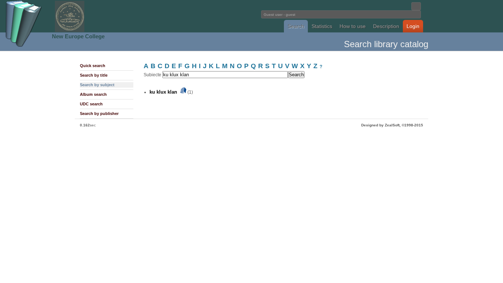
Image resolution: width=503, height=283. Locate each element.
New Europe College (78, 36)
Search (296, 26)
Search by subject (97, 85)
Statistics (322, 26)
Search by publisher (99, 113)
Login (413, 26)
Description (386, 26)
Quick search (92, 65)
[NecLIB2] (69, 31)
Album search (93, 94)
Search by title (94, 75)
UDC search (91, 104)
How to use (353, 26)
